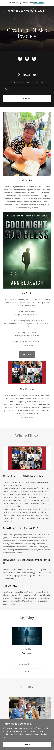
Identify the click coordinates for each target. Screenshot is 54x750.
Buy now (27, 354)
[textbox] (27, 89)
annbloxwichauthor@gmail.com (19, 601)
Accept (27, 744)
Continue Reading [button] (27, 664)
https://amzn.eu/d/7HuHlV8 (27, 335)
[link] (27, 11)
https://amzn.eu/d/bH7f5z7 (27, 314)
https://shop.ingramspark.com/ (27, 341)
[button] (27, 345)
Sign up (27, 99)
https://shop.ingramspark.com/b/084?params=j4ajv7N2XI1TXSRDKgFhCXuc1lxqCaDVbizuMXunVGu (27, 323)
